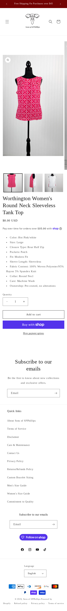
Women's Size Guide (18, 493)
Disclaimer (13, 437)
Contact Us (13, 453)
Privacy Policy (15, 461)
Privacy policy (38, 603)
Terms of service (56, 603)
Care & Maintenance (18, 445)
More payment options (33, 333)
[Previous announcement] (7, 4)
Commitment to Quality (20, 501)
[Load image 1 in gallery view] (13, 183)
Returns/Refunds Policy (20, 469)
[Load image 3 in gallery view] (53, 183)
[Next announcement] (60, 4)
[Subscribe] (56, 393)
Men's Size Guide (17, 485)
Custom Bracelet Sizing (20, 477)
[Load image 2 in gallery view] (33, 183)
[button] (7, 22)
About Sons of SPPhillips (21, 420)
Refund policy (21, 603)
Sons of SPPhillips (32, 599)
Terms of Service (16, 428)
